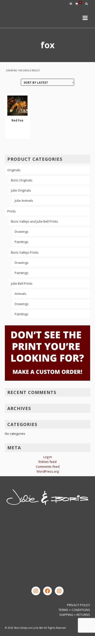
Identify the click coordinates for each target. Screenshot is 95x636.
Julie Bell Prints (21, 283)
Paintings (21, 242)
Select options (17, 132)
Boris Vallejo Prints (24, 252)
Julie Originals (21, 190)
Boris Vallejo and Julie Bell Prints (34, 221)
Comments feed (47, 466)
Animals (20, 293)
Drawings (21, 231)
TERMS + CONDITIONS (74, 610)
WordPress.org (48, 471)
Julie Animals (24, 200)
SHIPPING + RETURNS (74, 614)
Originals (13, 170)
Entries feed (47, 461)
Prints (11, 211)
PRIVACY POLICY (78, 605)
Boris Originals (21, 180)
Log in (47, 457)
